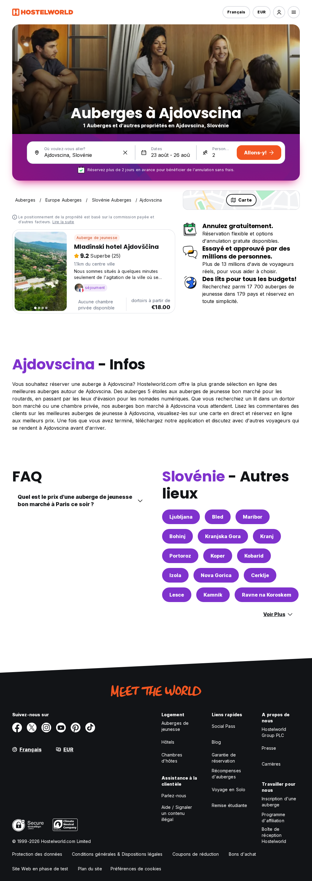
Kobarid (254, 556)
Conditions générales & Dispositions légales (117, 854)
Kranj (267, 536)
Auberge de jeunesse (96, 237)
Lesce (176, 595)
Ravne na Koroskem (266, 595)
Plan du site (90, 868)
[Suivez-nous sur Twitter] (32, 727)
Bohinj (177, 536)
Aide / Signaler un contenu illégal (176, 813)
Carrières (271, 763)
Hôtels (168, 742)
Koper (218, 556)
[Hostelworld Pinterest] (75, 727)
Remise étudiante (229, 805)
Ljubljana (181, 517)
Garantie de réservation (224, 757)
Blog (216, 742)
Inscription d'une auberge (279, 801)
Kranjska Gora (223, 536)
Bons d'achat (242, 854)
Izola (175, 575)
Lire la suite (63, 222)
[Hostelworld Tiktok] (90, 727)
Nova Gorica (216, 575)
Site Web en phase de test (40, 868)
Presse (269, 748)
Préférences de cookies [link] (136, 868)
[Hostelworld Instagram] (46, 727)
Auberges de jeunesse (175, 726)
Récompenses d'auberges (226, 773)
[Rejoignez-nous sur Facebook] (17, 727)
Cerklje (260, 575)
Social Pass (223, 726)
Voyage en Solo (228, 789)
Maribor (252, 517)
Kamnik (213, 595)
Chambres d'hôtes (171, 757)
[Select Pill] (279, 12)
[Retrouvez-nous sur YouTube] (61, 727)
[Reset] (125, 152)
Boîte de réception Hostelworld (274, 835)
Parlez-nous (173, 795)
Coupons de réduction (195, 854)
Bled (217, 517)
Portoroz (180, 556)
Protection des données (37, 854)
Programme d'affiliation (273, 817)
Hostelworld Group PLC (274, 732)
